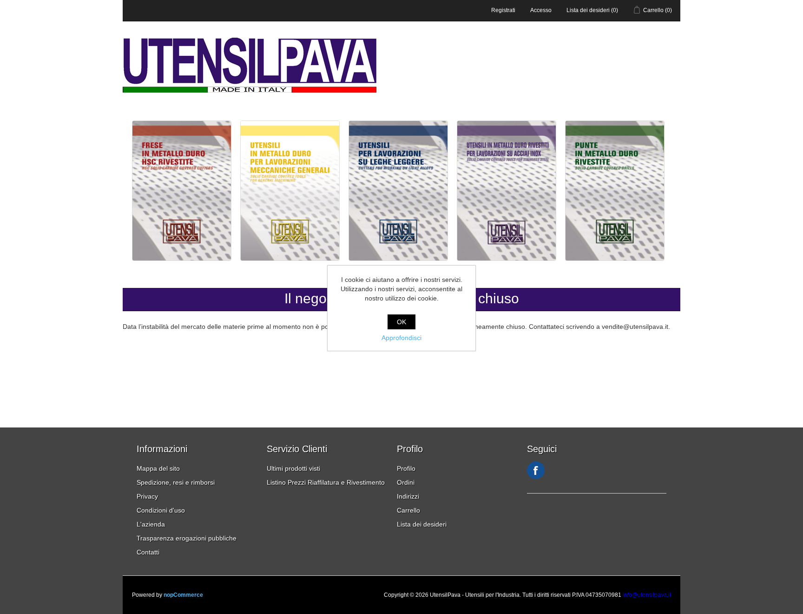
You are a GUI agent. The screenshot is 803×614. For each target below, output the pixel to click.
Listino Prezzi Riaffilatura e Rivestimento (326, 482)
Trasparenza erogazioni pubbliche (187, 538)
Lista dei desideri (422, 524)
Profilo (406, 468)
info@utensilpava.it (647, 595)
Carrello (408, 510)
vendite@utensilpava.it (635, 326)
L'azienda (151, 524)
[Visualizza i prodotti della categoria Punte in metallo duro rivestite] (615, 258)
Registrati (503, 10)
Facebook (536, 470)
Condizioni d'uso (161, 510)
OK (401, 322)
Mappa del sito (158, 468)
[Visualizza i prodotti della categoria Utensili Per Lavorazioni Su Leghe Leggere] (399, 258)
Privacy (147, 496)
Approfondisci (401, 337)
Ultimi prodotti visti (293, 468)
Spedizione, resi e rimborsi (176, 482)
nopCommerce (183, 595)
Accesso (541, 10)
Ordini (406, 482)
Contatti (148, 552)
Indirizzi (408, 496)
